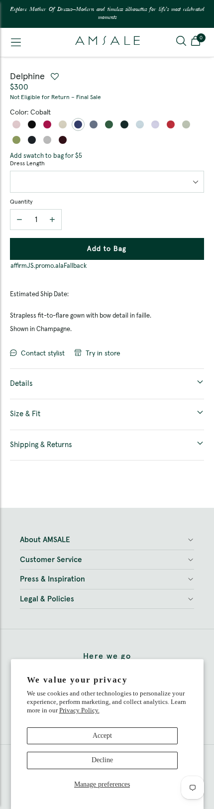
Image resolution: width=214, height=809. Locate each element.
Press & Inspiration (52, 579)
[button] (196, 42)
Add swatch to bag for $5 (46, 156)
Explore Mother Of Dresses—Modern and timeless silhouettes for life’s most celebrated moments (107, 13)
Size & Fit (25, 414)
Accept (102, 735)
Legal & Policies (47, 599)
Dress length (27, 164)
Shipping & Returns (41, 445)
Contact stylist (43, 353)
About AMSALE (45, 540)
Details (21, 383)
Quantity (21, 202)
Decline (102, 760)
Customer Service (51, 560)
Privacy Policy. (79, 710)
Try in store (103, 353)
